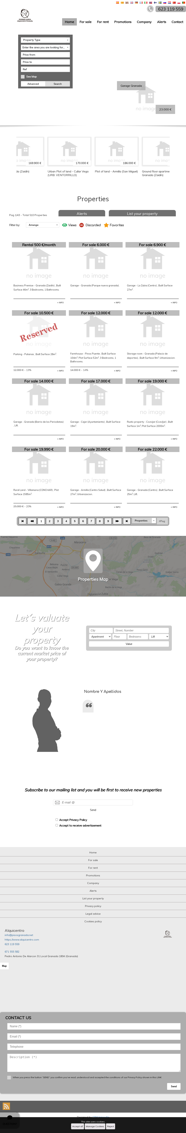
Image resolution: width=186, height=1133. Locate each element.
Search (58, 83)
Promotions (123, 22)
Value (129, 643)
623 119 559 (12, 944)
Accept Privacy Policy (73, 819)
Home (69, 22)
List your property (142, 213)
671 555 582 (12, 951)
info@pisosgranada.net (19, 935)
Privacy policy (93, 906)
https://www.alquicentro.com (22, 939)
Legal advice (93, 913)
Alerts (161, 22)
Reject (110, 1126)
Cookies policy (93, 921)
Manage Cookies (95, 1126)
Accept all (77, 1126)
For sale (86, 22)
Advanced (33, 83)
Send (93, 809)
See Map (31, 76)
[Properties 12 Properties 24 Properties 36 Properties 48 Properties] (144, 520)
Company (144, 22)
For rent (103, 22)
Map (4, 966)
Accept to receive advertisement (80, 825)
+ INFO (60, 302)
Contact (177, 22)
